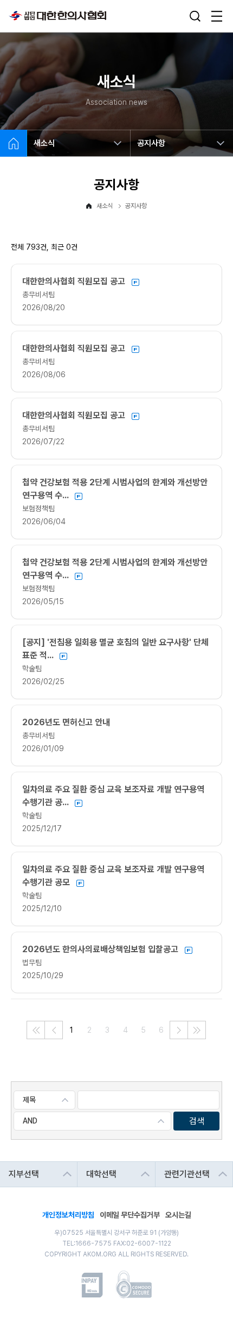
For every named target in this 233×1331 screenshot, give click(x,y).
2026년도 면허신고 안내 (66, 722)
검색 (196, 1121)
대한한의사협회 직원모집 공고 (74, 281)
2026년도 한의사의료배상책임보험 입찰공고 (101, 949)
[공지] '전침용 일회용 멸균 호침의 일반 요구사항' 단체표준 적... (115, 648)
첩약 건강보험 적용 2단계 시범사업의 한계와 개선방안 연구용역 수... (115, 488)
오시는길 (178, 1214)
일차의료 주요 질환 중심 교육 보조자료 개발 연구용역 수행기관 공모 (113, 875)
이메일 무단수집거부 (130, 1214)
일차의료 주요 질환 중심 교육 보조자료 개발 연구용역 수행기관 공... (113, 795)
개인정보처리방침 (68, 1214)
